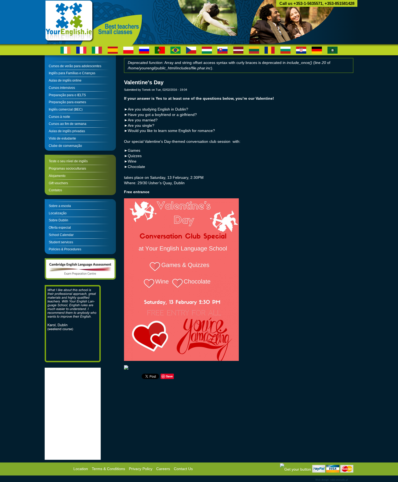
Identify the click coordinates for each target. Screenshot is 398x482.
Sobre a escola (60, 206)
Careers (163, 469)
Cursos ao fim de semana (67, 124)
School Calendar (61, 235)
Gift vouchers (58, 183)
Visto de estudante (62, 138)
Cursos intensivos (62, 88)
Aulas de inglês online (65, 80)
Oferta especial (60, 227)
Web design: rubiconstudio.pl (331, 479)
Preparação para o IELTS (67, 95)
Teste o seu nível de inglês (68, 161)
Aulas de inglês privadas (67, 131)
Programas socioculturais (67, 168)
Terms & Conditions (108, 469)
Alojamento (57, 176)
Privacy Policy (140, 469)
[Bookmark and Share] (295, 469)
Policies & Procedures (65, 249)
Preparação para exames (67, 102)
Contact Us (183, 469)
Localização (58, 213)
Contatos (55, 190)
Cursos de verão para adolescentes (75, 66)
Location (80, 469)
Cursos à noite (59, 117)
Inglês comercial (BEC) (66, 109)
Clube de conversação (65, 146)
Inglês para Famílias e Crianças (72, 73)
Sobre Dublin (58, 220)
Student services (61, 242)
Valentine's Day (144, 82)
